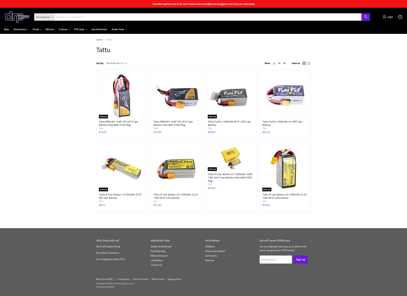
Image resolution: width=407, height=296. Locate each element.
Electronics (20, 29)
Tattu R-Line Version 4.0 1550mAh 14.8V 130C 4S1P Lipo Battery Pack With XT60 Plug (230, 177)
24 (274, 63)
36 (279, 63)
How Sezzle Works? (215, 251)
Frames (63, 29)
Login (390, 17)
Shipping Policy (174, 279)
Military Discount (159, 256)
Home (99, 39)
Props (36, 29)
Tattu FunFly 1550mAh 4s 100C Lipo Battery (282, 123)
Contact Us (156, 265)
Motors (50, 29)
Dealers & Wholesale (161, 246)
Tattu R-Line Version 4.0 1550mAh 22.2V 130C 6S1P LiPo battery (284, 196)
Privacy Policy (123, 279)
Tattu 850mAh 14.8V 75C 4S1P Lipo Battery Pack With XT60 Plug (173, 123)
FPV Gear (79, 29)
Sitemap (209, 260)
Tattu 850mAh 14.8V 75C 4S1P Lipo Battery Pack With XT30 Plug (118, 123)
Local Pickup (157, 260)
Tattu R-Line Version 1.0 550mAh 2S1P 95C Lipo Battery (120, 196)
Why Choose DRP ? (105, 279)
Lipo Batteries (99, 29)
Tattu (101, 128)
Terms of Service (140, 279)
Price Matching (158, 251)
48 (284, 63)
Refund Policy (158, 279)
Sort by (99, 63)
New (6, 29)
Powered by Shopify (105, 286)
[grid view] (304, 63)
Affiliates (210, 246)
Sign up (300, 259)
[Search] (365, 16)
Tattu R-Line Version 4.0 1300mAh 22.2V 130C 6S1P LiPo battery (175, 196)
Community (211, 256)
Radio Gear (118, 29)
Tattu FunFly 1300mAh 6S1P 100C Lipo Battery (229, 123)
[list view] (308, 63)
